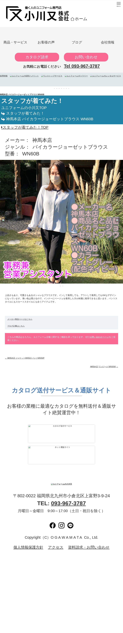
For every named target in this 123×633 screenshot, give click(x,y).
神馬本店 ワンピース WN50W (104, 367)
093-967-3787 (68, 503)
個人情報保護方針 (28, 547)
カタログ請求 (36, 57)
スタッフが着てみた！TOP (25, 127)
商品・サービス (15, 42)
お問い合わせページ (99, 337)
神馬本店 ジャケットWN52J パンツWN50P (24, 358)
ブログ (77, 42)
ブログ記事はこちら (16, 326)
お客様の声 (46, 42)
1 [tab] (54, 88)
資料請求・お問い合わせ (89, 547)
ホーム (81, 18)
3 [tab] (59, 88)
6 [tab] (66, 88)
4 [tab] (61, 88)
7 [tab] (69, 88)
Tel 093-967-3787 (82, 66)
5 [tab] (64, 88)
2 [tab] (57, 88)
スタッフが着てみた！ (25, 113)
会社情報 (107, 42)
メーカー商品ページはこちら (19, 319)
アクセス (55, 547)
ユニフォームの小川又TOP (24, 108)
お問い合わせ (86, 57)
